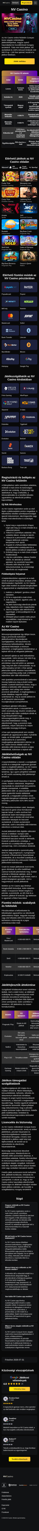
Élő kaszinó (15, 167)
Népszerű (5, 167)
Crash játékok (24, 167)
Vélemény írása (19, 1389)
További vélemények (19, 1459)
